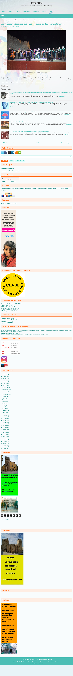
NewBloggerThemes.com (36, 663)
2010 (4, 439)
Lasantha (39, 661)
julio (3, 399)
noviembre (5, 389)
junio (3, 401)
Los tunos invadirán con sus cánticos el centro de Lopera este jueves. (33, 24)
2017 (4, 423)
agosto (4, 396)
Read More (62, 96)
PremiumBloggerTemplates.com (51, 661)
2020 (4, 416)
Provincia (17, 11)
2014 (4, 429)
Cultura (44, 11)
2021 (4, 385)
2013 (4, 432)
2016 (4, 425)
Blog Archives (20, 160)
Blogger (50, 659)
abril (3, 406)
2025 (4, 376)
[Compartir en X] (5, 86)
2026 (4, 374)
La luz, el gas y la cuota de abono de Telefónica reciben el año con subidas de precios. (31, 102)
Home (3, 20)
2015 (4, 427)
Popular (4, 160)
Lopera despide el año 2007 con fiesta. (19, 121)
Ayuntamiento (26, 11)
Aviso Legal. (36, 11)
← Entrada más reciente (8, 143)
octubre (4, 392)
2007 (4, 446)
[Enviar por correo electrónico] (2, 86)
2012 (4, 434)
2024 (4, 378)
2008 (4, 443)
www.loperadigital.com (8, 26)
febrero (4, 410)
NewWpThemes (23, 661)
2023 (4, 381)
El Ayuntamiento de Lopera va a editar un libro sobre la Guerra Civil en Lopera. (29, 131)
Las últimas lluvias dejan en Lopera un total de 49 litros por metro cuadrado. (29, 112)
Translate (13, 181)
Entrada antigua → (66, 143)
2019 (4, 418)
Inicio (3, 11)
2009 (4, 441)
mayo (4, 403)
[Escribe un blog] (4, 86)
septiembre (5, 394)
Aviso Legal (5, 519)
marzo (4, 408)
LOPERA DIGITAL (36, 3)
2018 (4, 420)
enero (4, 412)
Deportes (51, 11)
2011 (4, 436)
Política (10, 11)
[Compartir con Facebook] (7, 86)
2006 (4, 448)
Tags (11, 160)
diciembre (5, 387)
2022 (4, 383)
